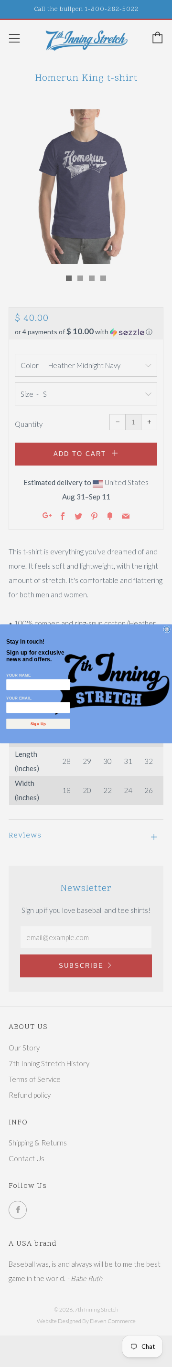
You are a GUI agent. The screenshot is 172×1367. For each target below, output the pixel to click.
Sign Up (38, 723)
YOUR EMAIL (19, 698)
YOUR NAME (18, 675)
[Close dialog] (167, 629)
